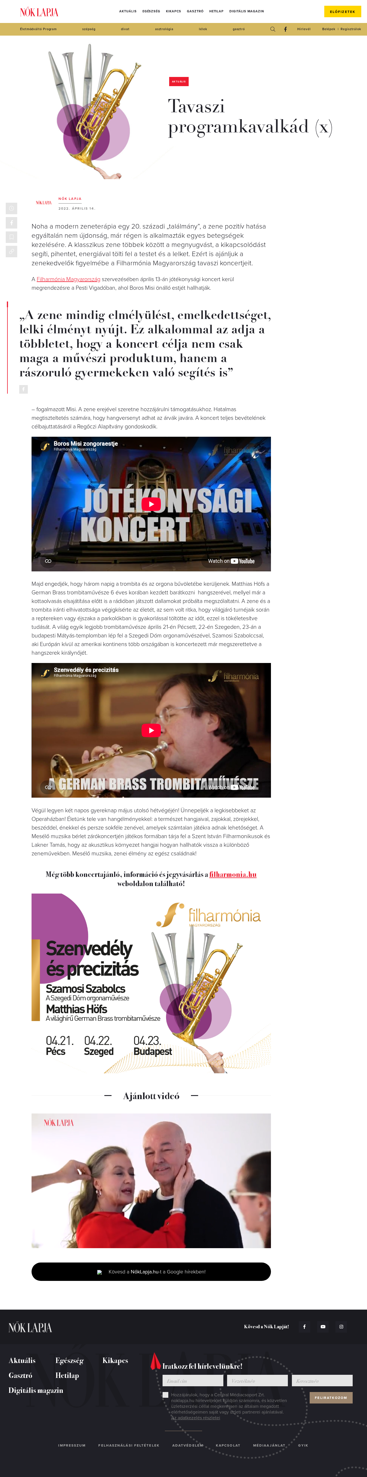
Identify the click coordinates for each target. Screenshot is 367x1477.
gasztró (239, 29)
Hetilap (216, 11)
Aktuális (127, 11)
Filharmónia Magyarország (68, 279)
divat (125, 29)
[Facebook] (285, 29)
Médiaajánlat (269, 1445)
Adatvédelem (187, 1445)
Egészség (151, 11)
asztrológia (164, 29)
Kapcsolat (228, 1445)
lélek (203, 29)
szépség (88, 29)
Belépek (328, 29)
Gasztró (195, 11)
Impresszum (72, 1445)
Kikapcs (173, 11)
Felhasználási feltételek (128, 1445)
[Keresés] (272, 29)
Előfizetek (343, 12)
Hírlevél (304, 29)
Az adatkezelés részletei (195, 1418)
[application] (151, 1180)
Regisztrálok (351, 29)
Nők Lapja (39, 11)
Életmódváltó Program (38, 29)
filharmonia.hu (233, 874)
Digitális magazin (246, 11)
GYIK (303, 1445)
